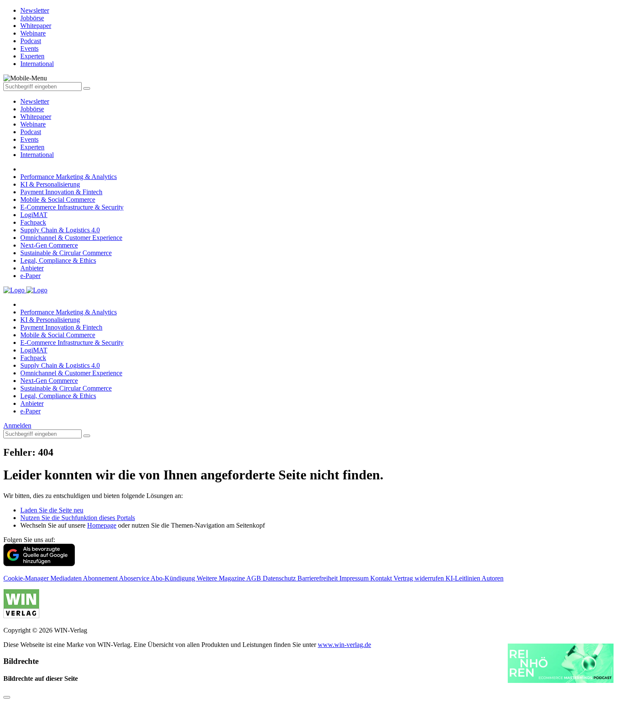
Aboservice (135, 578)
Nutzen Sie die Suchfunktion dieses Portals (77, 517)
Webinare (33, 124)
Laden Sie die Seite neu (51, 510)
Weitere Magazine (221, 578)
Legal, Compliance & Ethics (58, 260)
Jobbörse (32, 109)
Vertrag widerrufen (420, 578)
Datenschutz (280, 578)
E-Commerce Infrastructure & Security (72, 207)
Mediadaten (66, 578)
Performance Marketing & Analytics (68, 176)
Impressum (354, 578)
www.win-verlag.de (344, 644)
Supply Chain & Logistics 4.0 (60, 230)
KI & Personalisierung (50, 184)
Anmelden (17, 425)
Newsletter (34, 101)
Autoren (493, 578)
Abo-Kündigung (174, 578)
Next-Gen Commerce (49, 245)
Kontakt (382, 578)
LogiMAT (33, 214)
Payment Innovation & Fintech (61, 191)
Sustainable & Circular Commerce (66, 252)
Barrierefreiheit (318, 578)
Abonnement (101, 578)
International (37, 154)
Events (29, 139)
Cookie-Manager (26, 578)
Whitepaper (35, 116)
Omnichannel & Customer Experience (71, 237)
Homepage (101, 525)
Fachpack (33, 222)
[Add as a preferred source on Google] (39, 563)
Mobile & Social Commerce (57, 199)
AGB (254, 578)
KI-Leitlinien (464, 578)
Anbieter (32, 268)
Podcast (30, 131)
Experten (32, 147)
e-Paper (30, 275)
